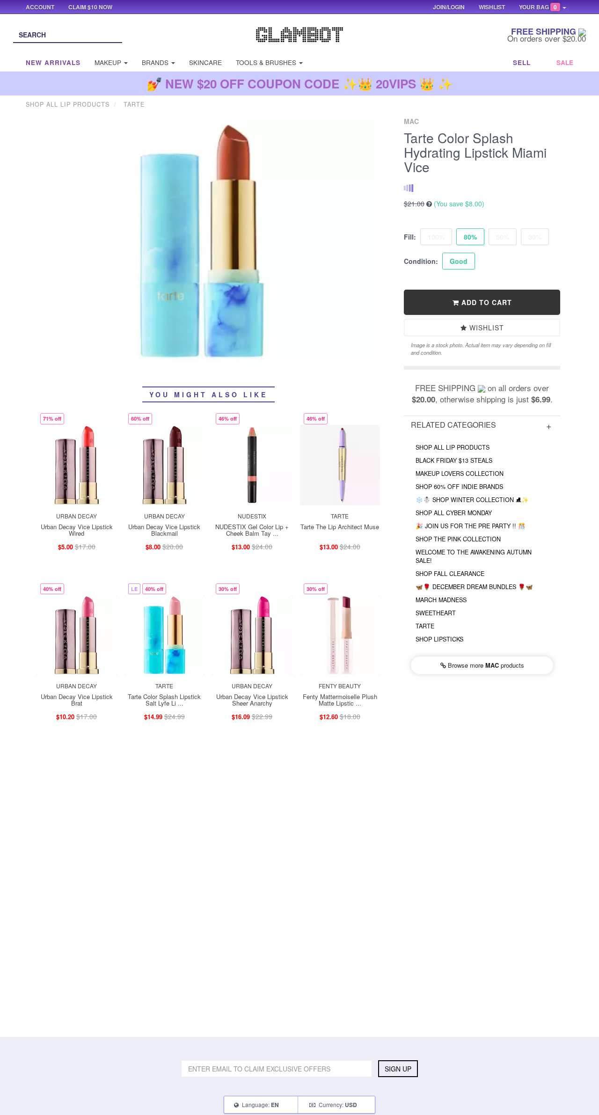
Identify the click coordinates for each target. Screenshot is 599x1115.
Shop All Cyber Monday (454, 513)
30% (534, 236)
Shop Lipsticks (439, 639)
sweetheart (436, 613)
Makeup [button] (109, 62)
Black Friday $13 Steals (454, 460)
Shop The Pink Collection (458, 539)
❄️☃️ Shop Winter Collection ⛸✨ (472, 500)
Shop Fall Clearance (450, 573)
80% (470, 236)
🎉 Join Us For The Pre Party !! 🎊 (471, 526)
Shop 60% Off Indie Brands (459, 486)
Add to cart (485, 302)
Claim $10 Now (90, 7)
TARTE (425, 626)
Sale (564, 62)
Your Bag (538, 7)
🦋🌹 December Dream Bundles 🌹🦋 (474, 587)
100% (436, 236)
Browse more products (485, 665)
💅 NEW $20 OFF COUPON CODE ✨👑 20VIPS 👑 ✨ (300, 83)
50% (502, 236)
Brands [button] (156, 62)
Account (40, 7)
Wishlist (485, 327)
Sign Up (398, 1068)
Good (459, 261)
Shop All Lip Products (452, 447)
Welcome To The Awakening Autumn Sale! (474, 556)
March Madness (441, 600)
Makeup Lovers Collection (460, 473)
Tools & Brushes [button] (267, 62)
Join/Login (449, 7)
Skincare (205, 62)
